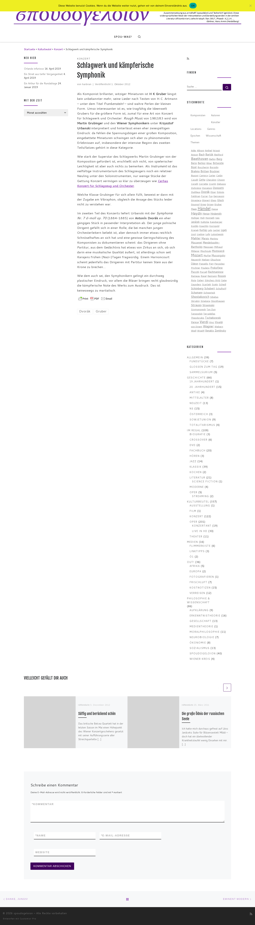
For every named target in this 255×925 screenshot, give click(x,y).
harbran (86, 84)
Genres (211, 129)
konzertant (201, 525)
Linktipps (197, 551)
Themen (194, 142)
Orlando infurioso (34, 68)
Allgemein (195, 357)
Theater (195, 536)
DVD (192, 445)
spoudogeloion (202, 653)
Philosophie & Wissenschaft (198, 600)
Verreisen (197, 593)
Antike (194, 392)
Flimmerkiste (200, 545)
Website (42, 852)
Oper (193, 492)
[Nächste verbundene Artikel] (227, 687)
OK (193, 5)
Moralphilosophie (204, 631)
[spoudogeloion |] (127, 15)
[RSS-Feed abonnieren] (188, 58)
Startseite (29, 49)
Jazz (192, 461)
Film (192, 511)
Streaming (200, 496)
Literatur (197, 477)
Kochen (195, 472)
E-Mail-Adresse (115, 835)
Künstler (215, 122)
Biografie (197, 434)
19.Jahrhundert (201, 381)
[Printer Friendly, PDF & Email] (95, 298)
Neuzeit (195, 403)
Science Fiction (205, 481)
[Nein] (250, 5)
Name (40, 835)
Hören (194, 456)
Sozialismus (199, 648)
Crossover (198, 439)
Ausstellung (199, 505)
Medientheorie (201, 626)
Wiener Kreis (199, 659)
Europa (195, 571)
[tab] (198, 115)
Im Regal (193, 430)
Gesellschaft (200, 621)
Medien (192, 542)
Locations (195, 129)
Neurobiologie (201, 637)
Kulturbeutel (44, 49)
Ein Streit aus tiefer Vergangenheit (43, 74)
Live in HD (199, 531)
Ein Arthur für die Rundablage (40, 83)
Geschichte (196, 377)
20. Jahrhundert (202, 387)
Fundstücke (199, 361)
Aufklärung (199, 610)
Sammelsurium (201, 372)
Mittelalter (199, 397)
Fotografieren (201, 576)
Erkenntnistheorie (204, 615)
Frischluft (198, 582)
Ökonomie (197, 642)
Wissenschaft (213, 135)
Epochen (195, 135)
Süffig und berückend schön (97, 714)
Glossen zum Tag (203, 366)
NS (191, 408)
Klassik (195, 466)
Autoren (215, 115)
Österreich (198, 414)
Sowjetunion (200, 419)
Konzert (58, 49)
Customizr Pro (28, 918)
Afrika (194, 566)
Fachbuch (197, 450)
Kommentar (43, 804)
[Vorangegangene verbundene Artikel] (219, 687)
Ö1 (191, 556)
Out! (190, 562)
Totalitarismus (202, 425)
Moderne (196, 487)
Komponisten (197, 115)
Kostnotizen (200, 587)
